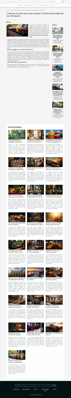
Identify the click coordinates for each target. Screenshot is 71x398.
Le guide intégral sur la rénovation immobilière (52, 306)
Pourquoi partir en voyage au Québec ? (35, 278)
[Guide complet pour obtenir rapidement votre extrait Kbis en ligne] (57, 30)
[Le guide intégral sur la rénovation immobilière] (54, 299)
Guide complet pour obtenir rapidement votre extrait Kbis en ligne (58, 36)
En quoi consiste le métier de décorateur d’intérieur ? (35, 196)
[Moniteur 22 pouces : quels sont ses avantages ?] (35, 244)
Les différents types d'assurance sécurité (14, 334)
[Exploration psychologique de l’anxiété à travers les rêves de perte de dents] (57, 67)
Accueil (7, 10)
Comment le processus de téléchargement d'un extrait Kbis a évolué (57, 54)
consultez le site (10, 44)
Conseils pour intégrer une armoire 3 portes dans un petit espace (35, 141)
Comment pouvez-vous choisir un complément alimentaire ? (15, 362)
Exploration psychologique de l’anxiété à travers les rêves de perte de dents (58, 74)
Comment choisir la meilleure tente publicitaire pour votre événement (57, 111)
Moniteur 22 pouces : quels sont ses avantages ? (35, 251)
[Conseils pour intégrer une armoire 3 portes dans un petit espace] (35, 134)
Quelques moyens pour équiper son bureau (34, 306)
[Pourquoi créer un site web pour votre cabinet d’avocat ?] (54, 272)
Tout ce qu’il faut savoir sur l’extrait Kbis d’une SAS (35, 334)
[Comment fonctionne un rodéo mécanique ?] (54, 244)
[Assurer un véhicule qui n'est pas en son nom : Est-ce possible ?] (54, 162)
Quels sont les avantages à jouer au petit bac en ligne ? (35, 223)
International (27, 5)
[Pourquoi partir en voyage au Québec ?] (35, 272)
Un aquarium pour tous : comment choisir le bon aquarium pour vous (15, 252)
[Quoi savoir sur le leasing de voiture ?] (54, 327)
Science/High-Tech (43, 5)
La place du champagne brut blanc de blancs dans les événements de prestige (16, 169)
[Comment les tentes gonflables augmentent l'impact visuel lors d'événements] (16, 134)
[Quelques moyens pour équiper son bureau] (35, 299)
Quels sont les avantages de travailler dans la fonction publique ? (16, 279)
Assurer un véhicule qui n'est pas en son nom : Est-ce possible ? (54, 169)
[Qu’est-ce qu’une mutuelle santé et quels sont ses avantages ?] (54, 217)
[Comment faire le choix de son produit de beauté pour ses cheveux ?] (54, 189)
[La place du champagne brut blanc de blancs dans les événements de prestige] (16, 162)
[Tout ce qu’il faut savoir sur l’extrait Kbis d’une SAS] (35, 327)
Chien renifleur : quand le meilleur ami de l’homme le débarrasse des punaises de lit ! (57, 93)
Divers (52, 5)
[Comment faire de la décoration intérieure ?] (16, 299)
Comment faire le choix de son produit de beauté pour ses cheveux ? (54, 196)
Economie (19, 5)
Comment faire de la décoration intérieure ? (15, 306)
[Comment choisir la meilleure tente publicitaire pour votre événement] (57, 105)
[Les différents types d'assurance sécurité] (16, 327)
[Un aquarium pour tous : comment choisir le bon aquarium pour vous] (16, 244)
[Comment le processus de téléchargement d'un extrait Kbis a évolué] (57, 48)
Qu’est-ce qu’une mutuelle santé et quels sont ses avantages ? (53, 224)
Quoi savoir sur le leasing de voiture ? (54, 334)
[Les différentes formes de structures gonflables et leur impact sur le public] (54, 134)
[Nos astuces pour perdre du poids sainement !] (16, 217)
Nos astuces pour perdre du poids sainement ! (16, 223)
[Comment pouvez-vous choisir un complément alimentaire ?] (16, 354)
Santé (35, 5)
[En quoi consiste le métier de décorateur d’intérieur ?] (35, 189)
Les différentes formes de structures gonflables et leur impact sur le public (54, 141)
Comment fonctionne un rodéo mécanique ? (53, 251)
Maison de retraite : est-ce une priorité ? (35, 168)
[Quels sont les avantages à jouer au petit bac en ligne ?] (35, 217)
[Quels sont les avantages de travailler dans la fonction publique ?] (16, 272)
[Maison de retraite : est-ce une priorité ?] (35, 162)
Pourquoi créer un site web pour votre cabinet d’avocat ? (54, 279)
